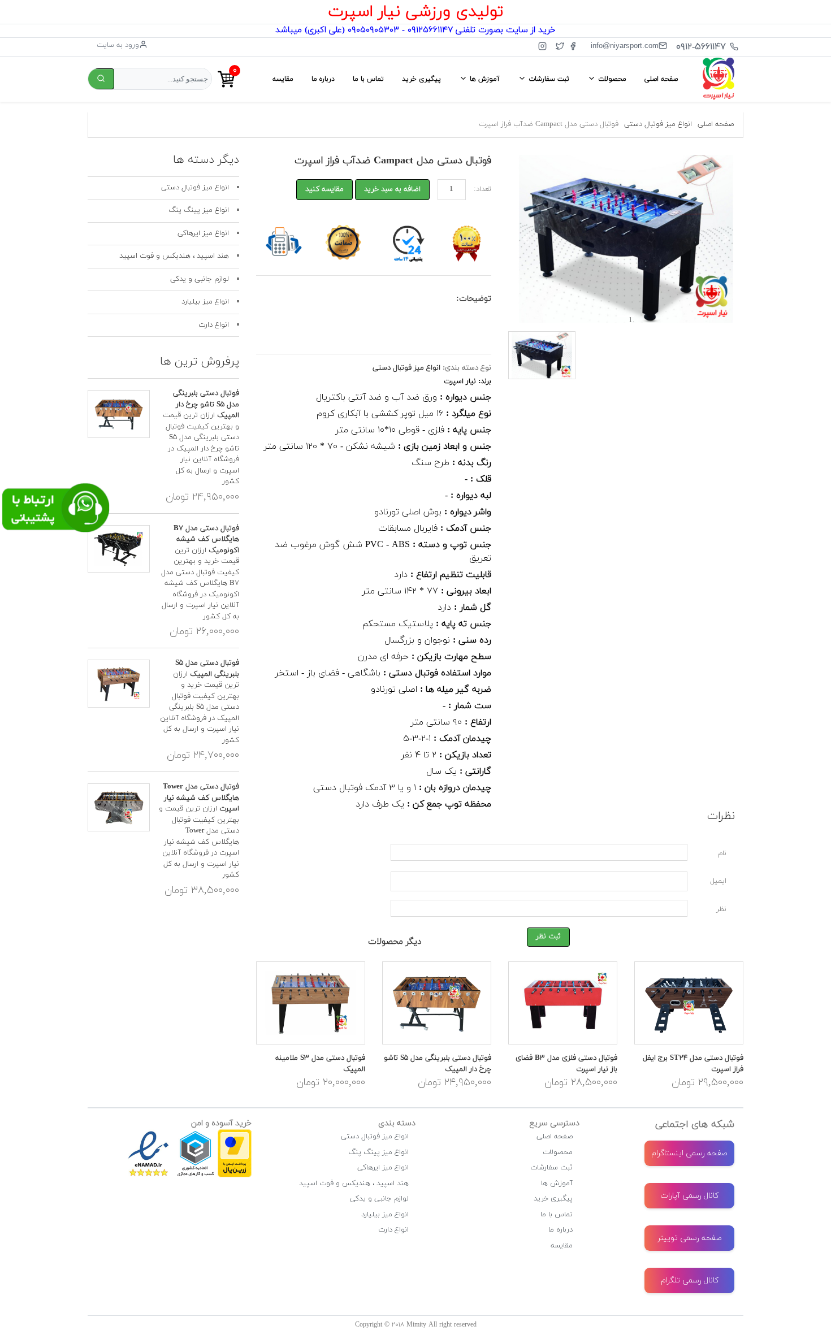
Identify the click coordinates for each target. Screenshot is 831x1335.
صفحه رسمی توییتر (689, 1238)
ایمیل (718, 881)
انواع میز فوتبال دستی (658, 124)
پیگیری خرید (421, 79)
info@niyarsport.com (625, 45)
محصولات (558, 1152)
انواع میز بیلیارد (205, 302)
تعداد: (482, 189)
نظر (721, 909)
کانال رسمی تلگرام (690, 1280)
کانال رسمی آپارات (689, 1195)
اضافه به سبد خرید (392, 189)
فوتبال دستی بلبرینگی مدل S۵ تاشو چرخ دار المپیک (206, 404)
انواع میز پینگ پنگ (198, 210)
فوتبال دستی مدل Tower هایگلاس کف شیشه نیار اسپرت (201, 798)
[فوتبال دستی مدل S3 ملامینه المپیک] (310, 1002)
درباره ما (323, 79)
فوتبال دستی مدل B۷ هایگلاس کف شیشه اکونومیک (206, 539)
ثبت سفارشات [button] (547, 79)
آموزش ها (557, 1183)
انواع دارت (213, 325)
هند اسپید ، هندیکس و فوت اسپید (174, 256)
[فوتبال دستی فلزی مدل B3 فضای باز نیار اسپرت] (562, 1002)
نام (722, 853)
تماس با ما (368, 79)
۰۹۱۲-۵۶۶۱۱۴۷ (701, 47)
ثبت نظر (548, 936)
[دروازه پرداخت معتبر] (235, 1134)
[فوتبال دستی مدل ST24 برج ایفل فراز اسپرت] (688, 1002)
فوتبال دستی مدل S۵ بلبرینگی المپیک (207, 668)
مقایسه (282, 79)
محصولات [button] (611, 79)
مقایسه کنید (324, 189)
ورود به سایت (118, 45)
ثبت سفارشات (551, 1168)
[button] (525, 239)
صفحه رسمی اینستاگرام (689, 1153)
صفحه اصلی (661, 79)
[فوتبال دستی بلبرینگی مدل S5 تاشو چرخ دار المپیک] (436, 1002)
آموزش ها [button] (484, 79)
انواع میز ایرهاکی (203, 233)
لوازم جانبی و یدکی (199, 279)
